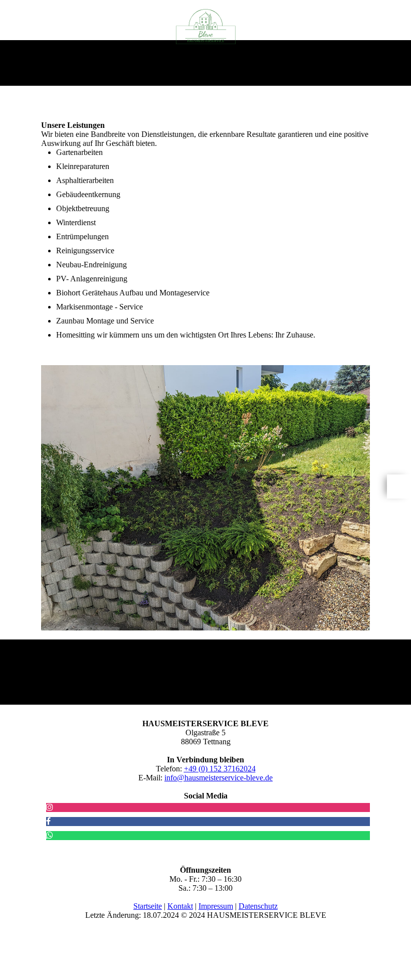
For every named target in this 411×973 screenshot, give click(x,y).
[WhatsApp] (49, 835)
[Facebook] (48, 821)
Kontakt (180, 906)
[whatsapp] (399, 486)
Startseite (147, 906)
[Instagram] (49, 807)
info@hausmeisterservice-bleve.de (218, 777)
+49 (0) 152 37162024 (220, 768)
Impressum (215, 906)
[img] (206, 26)
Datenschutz (258, 906)
